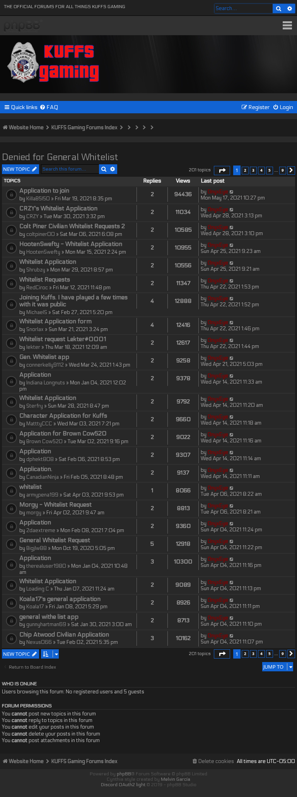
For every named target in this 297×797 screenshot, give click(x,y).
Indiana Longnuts (45, 383)
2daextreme (40, 530)
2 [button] (245, 170)
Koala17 (35, 607)
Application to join (44, 190)
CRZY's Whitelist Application (58, 208)
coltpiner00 (40, 234)
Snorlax (35, 329)
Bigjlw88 (36, 548)
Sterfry (34, 406)
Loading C (37, 589)
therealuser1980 (46, 566)
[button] (222, 170)
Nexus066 (39, 642)
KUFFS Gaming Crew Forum (23, 26)
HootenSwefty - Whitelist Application (70, 244)
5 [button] (269, 170)
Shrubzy (35, 270)
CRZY (32, 216)
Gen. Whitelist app (44, 356)
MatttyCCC (39, 424)
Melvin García (175, 779)
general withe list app (49, 616)
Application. (35, 469)
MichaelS (36, 312)
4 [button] (261, 170)
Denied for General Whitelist (60, 157)
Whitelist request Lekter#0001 (62, 339)
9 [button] (283, 170)
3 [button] (253, 170)
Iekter (33, 347)
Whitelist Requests (44, 279)
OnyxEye (218, 192)
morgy (33, 513)
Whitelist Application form (55, 321)
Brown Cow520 (44, 442)
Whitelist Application (47, 261)
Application (35, 374)
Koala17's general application (60, 599)
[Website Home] (54, 61)
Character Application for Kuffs (63, 415)
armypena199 (42, 495)
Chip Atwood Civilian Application (64, 634)
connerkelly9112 (45, 365)
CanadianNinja (42, 477)
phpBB (124, 774)
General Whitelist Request (54, 540)
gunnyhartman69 (46, 624)
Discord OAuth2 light (123, 784)
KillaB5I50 (38, 199)
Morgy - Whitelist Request (55, 504)
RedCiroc (37, 288)
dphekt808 (40, 459)
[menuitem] (48, 107)
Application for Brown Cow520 (63, 433)
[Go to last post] (231, 192)
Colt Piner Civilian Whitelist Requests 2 (72, 226)
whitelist (30, 486)
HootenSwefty (43, 252)
